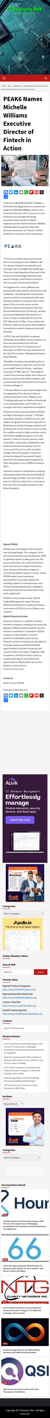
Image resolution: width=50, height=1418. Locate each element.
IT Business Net (24, 9)
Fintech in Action (36, 213)
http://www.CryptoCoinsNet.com (19, 1005)
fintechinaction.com (27, 481)
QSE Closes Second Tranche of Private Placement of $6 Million (20, 1086)
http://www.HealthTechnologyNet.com (22, 1013)
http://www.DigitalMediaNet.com (20, 997)
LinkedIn (7, 611)
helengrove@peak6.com (15, 689)
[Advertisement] (25, 42)
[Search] (45, 78)
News (5, 1215)
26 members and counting (33, 428)
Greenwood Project (13, 449)
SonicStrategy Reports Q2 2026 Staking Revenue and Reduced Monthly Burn (21, 1079)
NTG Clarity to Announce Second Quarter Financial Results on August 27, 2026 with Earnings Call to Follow (22, 1070)
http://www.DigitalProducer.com (19, 989)
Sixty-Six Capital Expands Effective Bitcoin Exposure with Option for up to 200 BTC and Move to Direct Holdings (23, 1060)
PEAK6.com (23, 608)
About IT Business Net (14, 1028)
